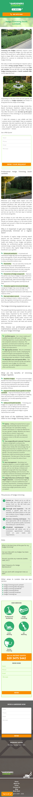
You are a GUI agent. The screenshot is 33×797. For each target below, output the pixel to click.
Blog (16, 789)
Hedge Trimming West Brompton (14, 587)
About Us (16, 783)
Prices (16, 785)
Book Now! (16, 791)
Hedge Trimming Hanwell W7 (12, 588)
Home (16, 781)
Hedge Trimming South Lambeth (14, 585)
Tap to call (6, 794)
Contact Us (16, 787)
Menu (17, 9)
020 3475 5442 (17, 14)
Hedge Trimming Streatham (12, 592)
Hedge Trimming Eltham (11, 590)
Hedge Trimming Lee (10, 594)
